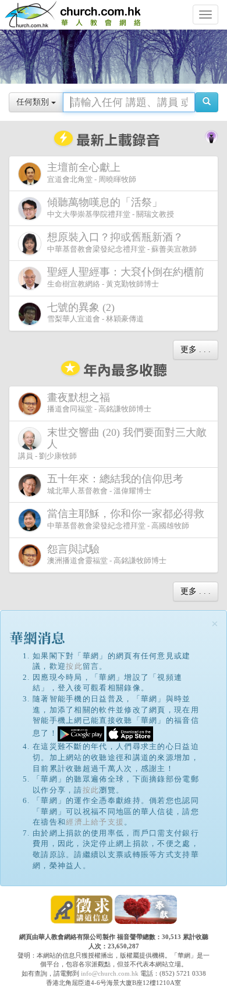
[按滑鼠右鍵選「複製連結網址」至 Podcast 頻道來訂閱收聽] (211, 135)
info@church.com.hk (110, 973)
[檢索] (206, 102)
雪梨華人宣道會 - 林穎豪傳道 (95, 313)
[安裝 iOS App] (130, 733)
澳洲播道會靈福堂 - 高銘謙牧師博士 (106, 554)
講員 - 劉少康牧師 (112, 443)
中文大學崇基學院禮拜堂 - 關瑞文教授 (110, 207)
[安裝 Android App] (81, 733)
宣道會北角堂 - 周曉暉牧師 (91, 173)
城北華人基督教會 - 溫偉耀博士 (115, 484)
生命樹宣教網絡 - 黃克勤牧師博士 (125, 277)
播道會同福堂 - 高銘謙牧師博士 (99, 403)
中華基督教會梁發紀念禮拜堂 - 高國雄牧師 (125, 519)
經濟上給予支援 (95, 822)
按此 (74, 666)
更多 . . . (195, 349)
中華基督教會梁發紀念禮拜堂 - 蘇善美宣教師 (122, 242)
